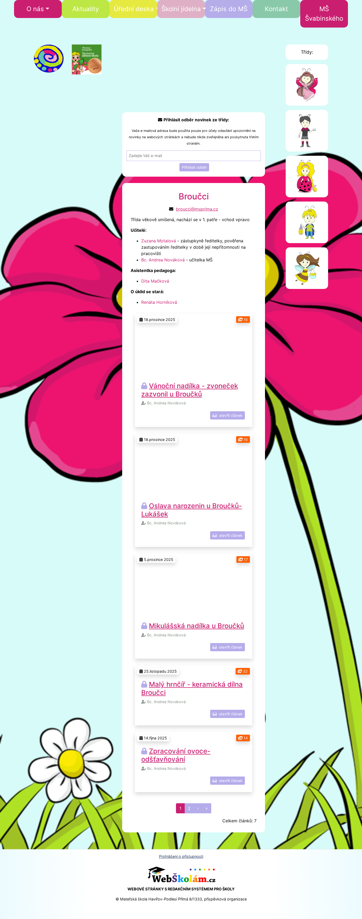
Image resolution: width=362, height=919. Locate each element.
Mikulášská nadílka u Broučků (196, 626)
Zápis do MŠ (229, 9)
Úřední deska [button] (134, 9)
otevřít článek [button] (229, 415)
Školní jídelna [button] (181, 9)
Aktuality (85, 9)
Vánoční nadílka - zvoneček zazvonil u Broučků (189, 390)
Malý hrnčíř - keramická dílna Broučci (192, 688)
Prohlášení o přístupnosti (181, 856)
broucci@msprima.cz (197, 209)
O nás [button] (35, 9)
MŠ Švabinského (324, 13)
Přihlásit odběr (194, 167)
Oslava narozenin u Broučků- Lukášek (191, 510)
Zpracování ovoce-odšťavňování (175, 755)
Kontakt (276, 9)
